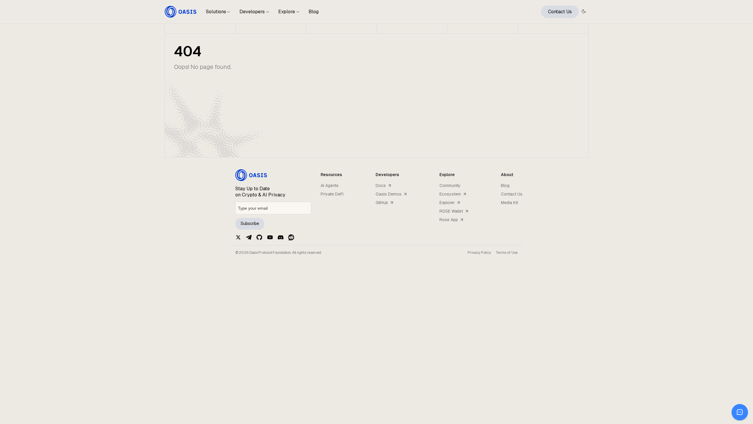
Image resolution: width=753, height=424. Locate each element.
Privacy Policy (479, 252)
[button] (218, 14)
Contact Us (560, 12)
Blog (314, 12)
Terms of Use (507, 252)
